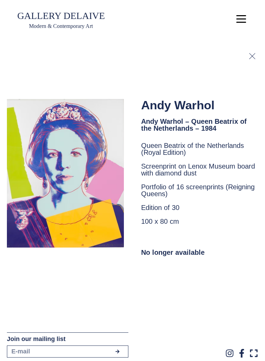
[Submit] (117, 351)
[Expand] (253, 353)
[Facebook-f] (241, 353)
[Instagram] (229, 353)
